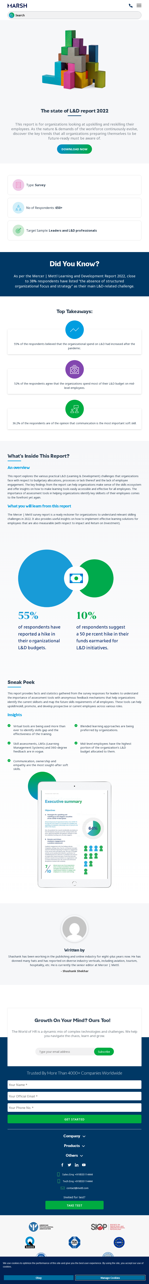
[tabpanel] (74, 834)
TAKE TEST (74, 1205)
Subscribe (104, 1052)
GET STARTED (74, 1119)
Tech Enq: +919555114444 (77, 1181)
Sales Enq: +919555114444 (77, 1174)
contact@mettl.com (77, 1188)
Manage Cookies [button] (110, 1278)
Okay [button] (39, 1278)
